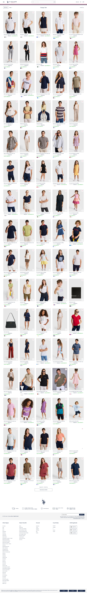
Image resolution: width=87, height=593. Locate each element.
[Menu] (3, 2)
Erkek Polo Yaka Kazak (5, 550)
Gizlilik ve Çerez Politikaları (22, 528)
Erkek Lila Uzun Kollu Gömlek (73, 450)
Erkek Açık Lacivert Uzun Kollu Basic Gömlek (43, 93)
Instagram (54, 527)
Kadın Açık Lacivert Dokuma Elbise (58, 212)
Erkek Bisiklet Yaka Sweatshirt (6, 541)
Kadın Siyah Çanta (6, 331)
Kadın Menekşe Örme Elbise (41, 421)
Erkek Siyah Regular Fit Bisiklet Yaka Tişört (43, 450)
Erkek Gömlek (4, 534)
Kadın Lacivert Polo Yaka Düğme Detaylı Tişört (43, 34)
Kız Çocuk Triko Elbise (5, 579)
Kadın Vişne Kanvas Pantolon (8, 361)
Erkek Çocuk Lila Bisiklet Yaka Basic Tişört (26, 93)
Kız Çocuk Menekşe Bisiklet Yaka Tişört (26, 421)
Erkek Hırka (4, 545)
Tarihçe (37, 527)
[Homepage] (12, 2)
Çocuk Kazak (4, 576)
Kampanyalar (4, 531)
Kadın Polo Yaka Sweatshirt (6, 569)
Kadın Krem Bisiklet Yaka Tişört (8, 123)
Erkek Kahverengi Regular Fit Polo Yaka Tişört (43, 153)
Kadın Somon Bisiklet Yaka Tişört (57, 450)
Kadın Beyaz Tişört (39, 64)
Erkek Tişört (4, 532)
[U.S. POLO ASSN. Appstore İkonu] (77, 527)
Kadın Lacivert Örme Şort (24, 331)
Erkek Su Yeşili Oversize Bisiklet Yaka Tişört (10, 450)
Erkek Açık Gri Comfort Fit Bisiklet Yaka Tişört (43, 212)
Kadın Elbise (4, 558)
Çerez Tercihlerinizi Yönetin (23, 530)
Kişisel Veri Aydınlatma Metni (23, 531)
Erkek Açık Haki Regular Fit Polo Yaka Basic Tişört (26, 392)
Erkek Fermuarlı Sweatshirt (6, 542)
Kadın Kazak (4, 572)
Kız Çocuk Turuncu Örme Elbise (74, 183)
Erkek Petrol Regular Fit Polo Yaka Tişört (59, 421)
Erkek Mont (4, 553)
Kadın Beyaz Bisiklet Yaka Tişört (24, 183)
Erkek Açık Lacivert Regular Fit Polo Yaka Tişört (76, 361)
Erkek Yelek (4, 554)
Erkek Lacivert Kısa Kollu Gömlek (74, 480)
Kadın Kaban (4, 562)
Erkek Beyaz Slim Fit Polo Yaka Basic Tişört (59, 183)
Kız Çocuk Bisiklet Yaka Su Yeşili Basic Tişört (59, 302)
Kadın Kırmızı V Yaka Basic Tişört (74, 331)
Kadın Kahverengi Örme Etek (24, 272)
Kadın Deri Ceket (5, 565)
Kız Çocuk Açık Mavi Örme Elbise (58, 361)
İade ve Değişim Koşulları (22, 534)
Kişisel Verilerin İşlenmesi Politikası (23, 532)
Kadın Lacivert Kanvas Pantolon (8, 64)
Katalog (37, 532)
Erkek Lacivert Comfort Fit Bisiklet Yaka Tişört (10, 242)
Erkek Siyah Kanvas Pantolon (24, 64)
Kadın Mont (4, 561)
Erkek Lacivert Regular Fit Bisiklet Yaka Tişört (10, 183)
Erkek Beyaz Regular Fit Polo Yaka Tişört (75, 272)
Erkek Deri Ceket (5, 557)
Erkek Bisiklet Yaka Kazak (6, 546)
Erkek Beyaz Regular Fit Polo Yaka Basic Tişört (10, 34)
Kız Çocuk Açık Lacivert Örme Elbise (58, 242)
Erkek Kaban (4, 556)
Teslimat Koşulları (21, 536)
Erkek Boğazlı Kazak (5, 549)
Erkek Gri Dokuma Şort (56, 480)
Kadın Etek (4, 560)
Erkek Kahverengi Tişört (23, 123)
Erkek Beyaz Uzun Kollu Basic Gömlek (58, 34)
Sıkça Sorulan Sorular (22, 538)
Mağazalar (37, 528)
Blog (36, 531)
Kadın (3, 527)
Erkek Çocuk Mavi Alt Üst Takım (74, 421)
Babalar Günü (4, 583)
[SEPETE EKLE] (17, 32)
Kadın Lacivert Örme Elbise (24, 361)
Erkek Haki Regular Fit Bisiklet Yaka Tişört (75, 93)
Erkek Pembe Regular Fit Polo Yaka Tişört (10, 421)
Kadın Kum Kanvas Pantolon (24, 153)
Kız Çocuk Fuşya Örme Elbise (73, 64)
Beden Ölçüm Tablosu (22, 535)
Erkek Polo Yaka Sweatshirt (6, 539)
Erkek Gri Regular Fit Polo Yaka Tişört (9, 153)
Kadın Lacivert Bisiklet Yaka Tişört (25, 212)
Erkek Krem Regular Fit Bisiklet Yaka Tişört (59, 123)
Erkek (3, 528)
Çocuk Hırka (4, 577)
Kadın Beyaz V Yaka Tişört (24, 34)
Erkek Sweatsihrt (5, 536)
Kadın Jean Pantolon (39, 123)
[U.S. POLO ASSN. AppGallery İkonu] (77, 533)
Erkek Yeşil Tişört (22, 302)
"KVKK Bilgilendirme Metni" (77, 518)
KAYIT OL (81, 514)
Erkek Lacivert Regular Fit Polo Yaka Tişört (43, 242)
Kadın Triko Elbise (5, 571)
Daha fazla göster (43, 489)
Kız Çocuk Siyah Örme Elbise (41, 183)
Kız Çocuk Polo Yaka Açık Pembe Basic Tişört (76, 34)
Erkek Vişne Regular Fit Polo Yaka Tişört (9, 93)
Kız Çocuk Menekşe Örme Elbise (74, 153)
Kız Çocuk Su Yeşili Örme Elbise (41, 272)
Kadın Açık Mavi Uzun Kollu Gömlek (58, 153)
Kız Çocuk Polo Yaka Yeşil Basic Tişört (9, 302)
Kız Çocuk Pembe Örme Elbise (73, 212)
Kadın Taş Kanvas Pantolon (57, 331)
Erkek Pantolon (4, 535)
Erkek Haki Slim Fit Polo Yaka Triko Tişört (59, 391)
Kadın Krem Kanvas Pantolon (73, 123)
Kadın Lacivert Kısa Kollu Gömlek (58, 93)
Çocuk (3, 530)
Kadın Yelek (4, 564)
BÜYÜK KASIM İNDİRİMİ (6, 580)
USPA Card (37, 530)
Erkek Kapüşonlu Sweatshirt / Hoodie (7, 538)
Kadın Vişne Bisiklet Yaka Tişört (41, 480)
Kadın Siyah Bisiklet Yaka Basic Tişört (42, 391)
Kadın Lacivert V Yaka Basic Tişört (25, 450)
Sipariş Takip (21, 527)
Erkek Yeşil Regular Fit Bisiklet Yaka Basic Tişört (27, 242)
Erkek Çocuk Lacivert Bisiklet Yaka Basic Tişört (76, 242)
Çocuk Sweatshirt (5, 575)
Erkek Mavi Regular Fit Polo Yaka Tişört (42, 361)
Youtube (54, 531)
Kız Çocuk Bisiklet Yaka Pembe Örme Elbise (75, 391)
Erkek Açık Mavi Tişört (56, 64)
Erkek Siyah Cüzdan (72, 302)
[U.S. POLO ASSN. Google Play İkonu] (77, 530)
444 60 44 (20, 539)
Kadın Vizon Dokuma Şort (7, 391)
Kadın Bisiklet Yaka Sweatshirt (6, 568)
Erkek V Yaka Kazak (5, 547)
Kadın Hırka (4, 573)
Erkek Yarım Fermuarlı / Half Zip (7, 543)
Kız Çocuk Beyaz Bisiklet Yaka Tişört (42, 331)
